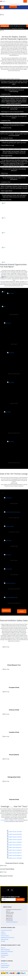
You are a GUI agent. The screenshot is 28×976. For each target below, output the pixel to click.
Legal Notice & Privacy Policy (7, 937)
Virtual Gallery (4, 953)
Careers (3, 932)
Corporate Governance (6, 930)
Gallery (22, 611)
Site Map (3, 941)
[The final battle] (14, 568)
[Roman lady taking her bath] (14, 597)
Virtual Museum (4, 955)
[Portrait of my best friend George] (14, 511)
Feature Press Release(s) (7, 951)
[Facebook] (4, 889)
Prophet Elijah (14, 546)
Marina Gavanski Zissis (14, 373)
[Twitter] (8, 889)
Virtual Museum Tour (14, 665)
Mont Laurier (14, 560)
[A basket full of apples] (14, 300)
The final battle (14, 574)
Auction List (6, 610)
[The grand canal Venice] (14, 582)
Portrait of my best (14, 517)
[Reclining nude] (14, 497)
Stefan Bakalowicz (14, 314)
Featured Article (4, 939)
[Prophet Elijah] (14, 540)
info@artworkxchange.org (11, 922)
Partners (3, 957)
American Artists (14, 710)
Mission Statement (5, 949)
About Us (3, 948)
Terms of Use (4, 963)
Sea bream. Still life (14, 532)
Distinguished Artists (14, 777)
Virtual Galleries (14, 754)
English (3, 1)
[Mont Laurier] (14, 554)
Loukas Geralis (14, 403)
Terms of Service (5, 935)
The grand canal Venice (14, 589)
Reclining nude (14, 503)
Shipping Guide (4, 967)
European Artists (14, 687)
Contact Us (3, 934)
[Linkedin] (12, 889)
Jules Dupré (14, 344)
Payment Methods (5, 965)
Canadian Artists (14, 732)
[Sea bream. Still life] (14, 526)
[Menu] (2, 7)
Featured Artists (14, 799)
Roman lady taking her (14, 603)
